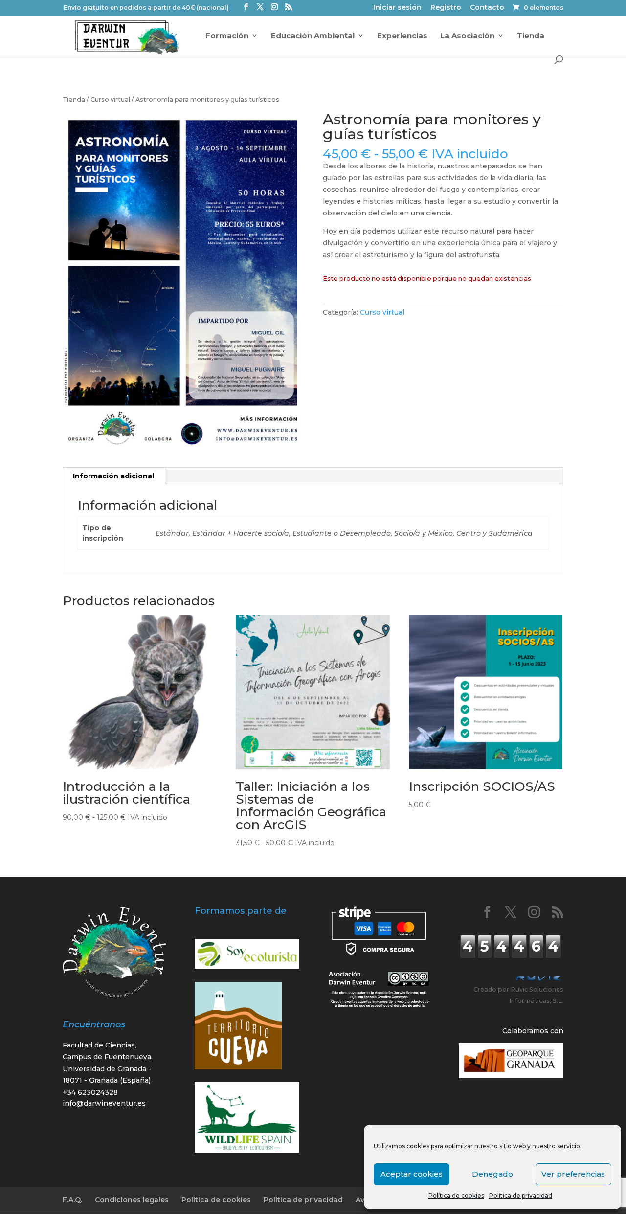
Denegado (492, 1174)
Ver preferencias (573, 1174)
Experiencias (402, 36)
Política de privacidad (520, 1195)
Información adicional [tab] (113, 476)
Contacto (487, 8)
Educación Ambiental (313, 36)
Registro (445, 8)
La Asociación (467, 36)
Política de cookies (456, 1195)
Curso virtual (110, 99)
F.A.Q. (72, 1199)
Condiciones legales (132, 1199)
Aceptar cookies (411, 1174)
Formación (226, 36)
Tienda (530, 36)
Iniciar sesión (397, 8)
